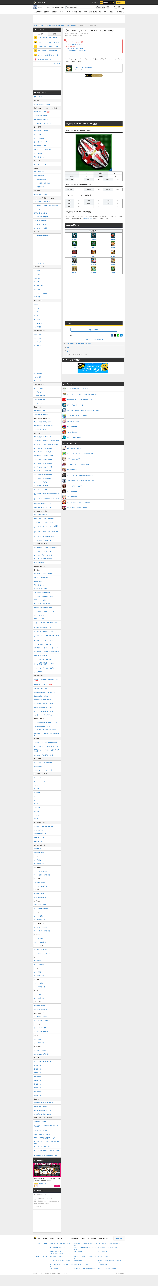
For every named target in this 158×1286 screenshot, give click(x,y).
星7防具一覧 (37, 1088)
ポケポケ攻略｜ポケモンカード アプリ (107, 1247)
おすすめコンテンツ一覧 (40, 142)
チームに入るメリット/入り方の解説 (44, 518)
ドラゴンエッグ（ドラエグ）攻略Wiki (107, 1268)
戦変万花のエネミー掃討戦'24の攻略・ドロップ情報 (49, 50)
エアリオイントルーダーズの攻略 (43, 463)
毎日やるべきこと (39, 157)
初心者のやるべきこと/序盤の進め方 (44, 573)
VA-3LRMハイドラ (39, 837)
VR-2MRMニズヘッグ (40, 834)
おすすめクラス (71, 48)
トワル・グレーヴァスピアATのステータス (49, 42)
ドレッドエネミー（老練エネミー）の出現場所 (46, 440)
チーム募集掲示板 (39, 175)
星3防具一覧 (37, 1073)
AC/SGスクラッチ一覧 (40, 164)
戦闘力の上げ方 (38, 581)
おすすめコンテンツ (82, 51)
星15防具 (113, 273)
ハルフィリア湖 (38, 285)
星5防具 (94, 247)
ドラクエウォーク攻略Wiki (56, 1253)
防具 (68, 347)
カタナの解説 (37, 994)
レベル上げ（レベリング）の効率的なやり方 (46, 679)
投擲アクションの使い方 (40, 655)
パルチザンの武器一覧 (40, 897)
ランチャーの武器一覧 (40, 942)
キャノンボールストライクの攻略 (43, 474)
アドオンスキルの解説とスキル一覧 (43, 711)
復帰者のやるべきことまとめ (42, 104)
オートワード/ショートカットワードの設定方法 (46, 526)
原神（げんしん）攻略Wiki (56, 1257)
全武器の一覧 (37, 849)
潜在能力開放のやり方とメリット (43, 707)
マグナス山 (37, 289)
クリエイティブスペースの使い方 (43, 555)
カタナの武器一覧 (39, 998)
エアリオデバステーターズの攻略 (43, 448)
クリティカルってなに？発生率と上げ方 (45, 730)
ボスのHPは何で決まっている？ (42, 726)
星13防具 (74, 273)
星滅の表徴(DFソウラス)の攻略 (42, 503)
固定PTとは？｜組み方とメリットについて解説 (46, 531)
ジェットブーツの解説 (40, 1028)
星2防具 (94, 239)
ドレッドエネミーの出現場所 (42, 202)
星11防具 (93, 264)
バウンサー (37, 811)
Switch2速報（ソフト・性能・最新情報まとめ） (110, 1243)
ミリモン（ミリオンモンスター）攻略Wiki (84, 1268)
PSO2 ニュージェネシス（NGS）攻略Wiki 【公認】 (78, 343)
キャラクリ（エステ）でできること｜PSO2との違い (46, 1142)
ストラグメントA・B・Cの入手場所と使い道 (46, 746)
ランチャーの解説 (39, 938)
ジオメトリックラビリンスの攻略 (43, 467)
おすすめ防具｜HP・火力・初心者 (43, 1061)
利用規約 (52, 1238)
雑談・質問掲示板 (39, 172)
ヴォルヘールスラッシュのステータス (48, 46)
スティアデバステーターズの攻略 (43, 459)
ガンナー (36, 796)
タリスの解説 (37, 972)
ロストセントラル (39, 381)
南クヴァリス (37, 338)
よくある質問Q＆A (39, 672)
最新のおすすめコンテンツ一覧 (42, 437)
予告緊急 (74, 12)
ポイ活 (96, 2)
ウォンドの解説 (38, 983)
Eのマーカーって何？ (40, 615)
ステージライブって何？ (40, 429)
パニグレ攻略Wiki (102, 1264)
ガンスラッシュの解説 (40, 1050)
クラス (85, 12)
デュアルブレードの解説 (40, 1016)
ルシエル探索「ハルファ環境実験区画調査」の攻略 (46, 493)
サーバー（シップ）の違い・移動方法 (44, 668)
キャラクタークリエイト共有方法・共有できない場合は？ (46, 1125)
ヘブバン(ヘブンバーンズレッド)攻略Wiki (60, 1260)
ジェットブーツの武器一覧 (41, 1031)
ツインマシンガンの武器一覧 (42, 953)
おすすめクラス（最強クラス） (42, 130)
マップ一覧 (37, 209)
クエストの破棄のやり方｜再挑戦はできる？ (46, 722)
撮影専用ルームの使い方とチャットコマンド (46, 648)
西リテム (36, 312)
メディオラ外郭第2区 (40, 399)
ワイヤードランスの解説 (40, 871)
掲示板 (111, 12)
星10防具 (74, 264)
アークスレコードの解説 (40, 482)
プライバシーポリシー (62, 1238)
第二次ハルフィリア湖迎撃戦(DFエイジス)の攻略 (46, 499)
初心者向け (47, 12)
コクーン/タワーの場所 (40, 220)
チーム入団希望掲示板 (40, 179)
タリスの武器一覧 (39, 975)
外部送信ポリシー (75, 1238)
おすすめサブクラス (39, 781)
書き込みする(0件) (93, 330)
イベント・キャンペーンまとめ (42, 119)
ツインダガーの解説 (39, 882)
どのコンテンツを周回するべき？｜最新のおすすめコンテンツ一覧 (49, 55)
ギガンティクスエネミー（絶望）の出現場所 (46, 205)
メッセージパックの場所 (40, 228)
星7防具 (74, 256)
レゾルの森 (37, 297)
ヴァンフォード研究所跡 (40, 293)
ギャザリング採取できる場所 (42, 217)
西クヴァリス (37, 342)
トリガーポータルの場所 (40, 224)
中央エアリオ (37, 282)
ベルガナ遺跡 (37, 377)
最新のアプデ (38, 12)
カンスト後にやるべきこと (41, 589)
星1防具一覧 (37, 1065)
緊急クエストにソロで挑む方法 (42, 422)
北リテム (36, 315)
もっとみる (57, 63)
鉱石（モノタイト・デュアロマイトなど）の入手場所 (46, 750)
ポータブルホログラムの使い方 (42, 540)
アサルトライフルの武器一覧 (42, 931)
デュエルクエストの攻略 (40, 489)
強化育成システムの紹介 (40, 688)
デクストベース (38, 403)
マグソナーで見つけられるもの (42, 628)
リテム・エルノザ (39, 323)
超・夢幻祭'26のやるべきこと (74, 44)
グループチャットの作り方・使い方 (43, 522)
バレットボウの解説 (39, 1005)
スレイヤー (37, 819)
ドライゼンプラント (39, 392)
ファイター (37, 789)
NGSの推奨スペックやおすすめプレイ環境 (45, 1156)
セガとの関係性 (119, 12)
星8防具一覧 (37, 1091)
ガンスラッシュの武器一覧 (41, 1054)
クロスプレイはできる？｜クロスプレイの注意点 (46, 1151)
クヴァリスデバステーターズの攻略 (43, 455)
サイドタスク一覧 (39, 263)
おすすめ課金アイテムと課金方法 (43, 762)
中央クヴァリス (38, 334)
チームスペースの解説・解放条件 (43, 559)
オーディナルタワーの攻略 (41, 486)
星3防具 (113, 239)
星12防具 (113, 264)
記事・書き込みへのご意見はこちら (95, 340)
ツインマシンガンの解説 (40, 949)
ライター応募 (119, 1238)
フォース (36, 800)
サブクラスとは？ (39, 153)
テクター (36, 804)
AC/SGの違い (38, 766)
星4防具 (74, 247)
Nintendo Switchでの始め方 (41, 1147)
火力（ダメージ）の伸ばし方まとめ (43, 715)
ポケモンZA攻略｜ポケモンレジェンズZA (60, 1243)
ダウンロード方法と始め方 (41, 1130)
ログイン (121, 2)
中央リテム (37, 304)
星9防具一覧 (37, 1095)
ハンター (36, 785)
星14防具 (93, 273)
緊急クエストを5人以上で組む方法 (43, 425)
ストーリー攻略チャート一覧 (42, 235)
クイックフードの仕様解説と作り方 (43, 596)
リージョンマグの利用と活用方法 (43, 607)
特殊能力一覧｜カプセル (40, 1106)
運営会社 (93, 1238)
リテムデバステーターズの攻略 (42, 452)
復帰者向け (55, 12)
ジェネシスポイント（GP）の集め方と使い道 (49, 38)
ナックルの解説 (38, 916)
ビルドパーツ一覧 (39, 562)
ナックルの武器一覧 (39, 919)
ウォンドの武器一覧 (39, 987)
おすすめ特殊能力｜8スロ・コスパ (43, 1103)
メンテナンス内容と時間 (40, 115)
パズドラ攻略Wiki (78, 1251)
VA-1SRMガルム (38, 830)
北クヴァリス (37, 345)
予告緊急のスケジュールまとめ (42, 123)
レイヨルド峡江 (38, 373)
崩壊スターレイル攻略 (55, 1251)
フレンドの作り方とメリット (42, 515)
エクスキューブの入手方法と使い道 (43, 755)
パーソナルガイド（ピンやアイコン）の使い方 (46, 651)
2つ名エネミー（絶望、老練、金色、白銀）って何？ (46, 623)
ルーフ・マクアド (39, 319)
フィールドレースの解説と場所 (42, 478)
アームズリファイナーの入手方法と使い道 (45, 742)
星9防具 (113, 256)
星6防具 (113, 248)
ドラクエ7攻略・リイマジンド (57, 1247)
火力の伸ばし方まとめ (40, 145)
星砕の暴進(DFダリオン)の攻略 (42, 507)
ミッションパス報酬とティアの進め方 (44, 631)
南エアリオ (37, 278)
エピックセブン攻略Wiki (104, 1257)
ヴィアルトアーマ (88, 218)
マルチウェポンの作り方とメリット (43, 703)
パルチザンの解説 (39, 893)
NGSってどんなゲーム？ (40, 1121)
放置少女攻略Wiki (78, 1260)
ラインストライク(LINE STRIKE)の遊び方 (45, 547)
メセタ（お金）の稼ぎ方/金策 (42, 592)
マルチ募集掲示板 (39, 187)
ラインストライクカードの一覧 (42, 551)
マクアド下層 (37, 327)
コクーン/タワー (103, 12)
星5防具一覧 (37, 1080)
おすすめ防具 (79, 48)
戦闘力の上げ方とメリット (42, 684)
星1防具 (74, 239)
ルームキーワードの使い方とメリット (44, 640)
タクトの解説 (37, 1039)
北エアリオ (37, 274)
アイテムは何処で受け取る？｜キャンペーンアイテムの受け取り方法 (46, 663)
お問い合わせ (85, 1238)
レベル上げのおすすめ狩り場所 (42, 149)
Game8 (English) (103, 1238)
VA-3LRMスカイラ (39, 841)
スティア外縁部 (38, 388)
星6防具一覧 (37, 1084)
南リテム (36, 308)
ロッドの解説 (37, 961)
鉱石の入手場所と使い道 (40, 213)
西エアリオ (37, 270)
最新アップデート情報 (41, 112)
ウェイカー (37, 815)
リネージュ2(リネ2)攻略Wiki (81, 1264)
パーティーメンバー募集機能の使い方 (44, 536)
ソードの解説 (37, 860)
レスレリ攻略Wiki (54, 1268)
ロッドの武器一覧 (39, 964)
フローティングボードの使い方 (42, 659)
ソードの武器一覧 (39, 864)
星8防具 (94, 256)
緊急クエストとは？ (39, 410)
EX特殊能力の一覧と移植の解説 (42, 700)
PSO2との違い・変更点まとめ (42, 1134)
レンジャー (37, 792)
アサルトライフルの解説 (40, 927)
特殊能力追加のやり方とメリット (43, 696)
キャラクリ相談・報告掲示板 (42, 183)
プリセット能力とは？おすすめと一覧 (44, 611)
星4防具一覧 (37, 1076)
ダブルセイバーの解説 (40, 905)
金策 (80, 12)
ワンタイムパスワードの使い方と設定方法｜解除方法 (46, 635)
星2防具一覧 (37, 1069)
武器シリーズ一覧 (39, 852)
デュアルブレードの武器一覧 (42, 1020)
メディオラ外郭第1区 (40, 396)
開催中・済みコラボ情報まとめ (42, 194)
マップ (68, 12)
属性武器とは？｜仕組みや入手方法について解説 (46, 734)
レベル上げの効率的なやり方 (42, 577)
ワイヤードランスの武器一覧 (42, 875)
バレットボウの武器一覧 (40, 1009)
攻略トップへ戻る (39, 97)
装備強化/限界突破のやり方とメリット (44, 692)
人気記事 (40, 34)
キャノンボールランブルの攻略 (42, 470)
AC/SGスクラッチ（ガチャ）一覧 (43, 770)
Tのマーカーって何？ (40, 619)
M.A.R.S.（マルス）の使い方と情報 (43, 826)
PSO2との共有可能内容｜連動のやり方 (44, 1138)
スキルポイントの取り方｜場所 (42, 604)
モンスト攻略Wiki (102, 1251)
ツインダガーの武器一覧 (40, 886)
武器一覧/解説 (93, 12)
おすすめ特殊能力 (71, 51)
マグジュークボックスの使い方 (42, 644)
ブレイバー (37, 807)
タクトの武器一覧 (39, 1043)
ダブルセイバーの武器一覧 (41, 908)
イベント (62, 12)
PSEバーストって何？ (40, 600)
